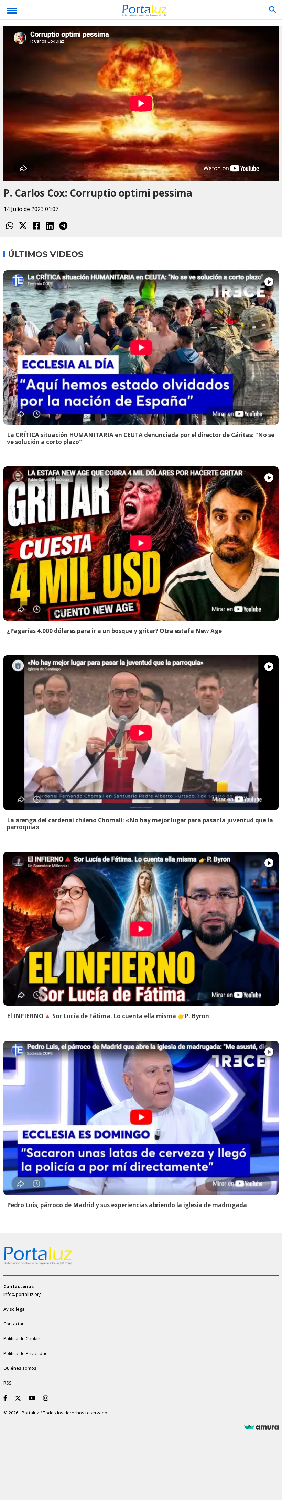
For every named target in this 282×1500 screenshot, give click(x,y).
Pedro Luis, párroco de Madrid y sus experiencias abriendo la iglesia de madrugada (127, 1205)
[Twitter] (23, 226)
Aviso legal (14, 1309)
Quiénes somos (19, 1368)
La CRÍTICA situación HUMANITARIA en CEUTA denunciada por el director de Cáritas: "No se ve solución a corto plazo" (140, 438)
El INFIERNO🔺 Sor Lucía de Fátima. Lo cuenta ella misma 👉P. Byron (108, 1016)
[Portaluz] (144, 11)
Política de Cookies (23, 1338)
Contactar (13, 1324)
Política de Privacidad (25, 1353)
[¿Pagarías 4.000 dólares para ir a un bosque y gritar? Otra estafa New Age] (141, 543)
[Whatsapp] (9, 226)
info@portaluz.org (22, 1294)
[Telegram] (63, 226)
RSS (7, 1383)
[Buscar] (272, 9)
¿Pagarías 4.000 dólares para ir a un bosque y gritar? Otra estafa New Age (114, 631)
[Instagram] (47, 1398)
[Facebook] (36, 226)
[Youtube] (33, 1398)
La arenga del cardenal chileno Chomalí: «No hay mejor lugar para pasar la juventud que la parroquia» (140, 823)
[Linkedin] (50, 226)
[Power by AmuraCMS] (261, 1427)
